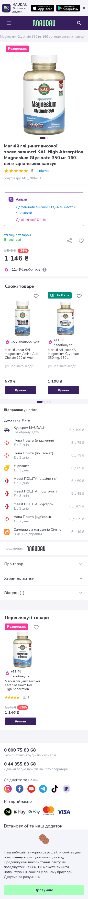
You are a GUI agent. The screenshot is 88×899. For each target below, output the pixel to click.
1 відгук (42, 171)
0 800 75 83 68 (20, 750)
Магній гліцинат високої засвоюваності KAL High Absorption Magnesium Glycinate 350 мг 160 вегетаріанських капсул (22, 685)
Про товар (13, 564)
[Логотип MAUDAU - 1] (44, 23)
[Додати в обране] (81, 241)
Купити (20, 390)
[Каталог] (9, 23)
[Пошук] (79, 23)
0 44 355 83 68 (20, 764)
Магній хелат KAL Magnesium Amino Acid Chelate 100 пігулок (22, 354)
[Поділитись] (69, 241)
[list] (8, 789)
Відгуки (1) (14, 593)
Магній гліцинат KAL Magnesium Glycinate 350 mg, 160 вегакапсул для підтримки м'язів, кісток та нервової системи (65, 354)
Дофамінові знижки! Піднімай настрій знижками (46, 210)
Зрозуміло (44, 890)
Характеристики (19, 578)
